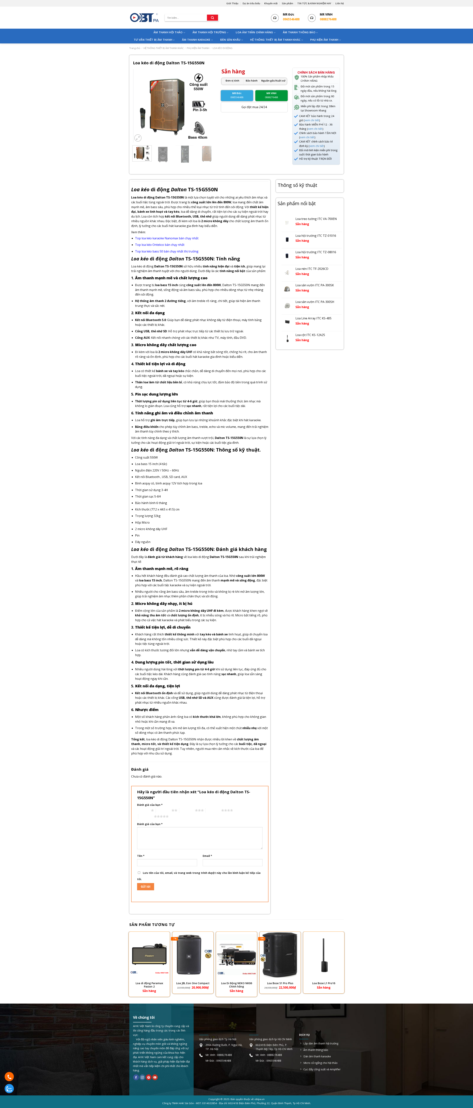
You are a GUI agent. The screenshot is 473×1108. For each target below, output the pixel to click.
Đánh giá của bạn (150, 805)
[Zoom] (138, 138)
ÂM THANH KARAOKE (196, 39)
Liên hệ (339, 3)
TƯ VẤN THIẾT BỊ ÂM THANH (153, 39)
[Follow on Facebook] (136, 1077)
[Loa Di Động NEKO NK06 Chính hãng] (236, 955)
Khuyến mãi (271, 3)
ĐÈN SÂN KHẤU (230, 39)
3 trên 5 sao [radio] (187, 810)
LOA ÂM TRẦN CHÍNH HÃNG (254, 32)
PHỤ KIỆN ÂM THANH (324, 39)
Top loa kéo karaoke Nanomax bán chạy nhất (166, 238)
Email (207, 856)
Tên (140, 856)
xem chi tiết (312, 120)
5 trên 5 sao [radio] (146, 816)
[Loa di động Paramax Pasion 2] (149, 955)
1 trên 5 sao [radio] (143, 810)
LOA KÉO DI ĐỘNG (222, 48)
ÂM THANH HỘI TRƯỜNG (209, 32)
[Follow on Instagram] (142, 1077)
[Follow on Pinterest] (149, 1077)
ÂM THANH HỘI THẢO (168, 32)
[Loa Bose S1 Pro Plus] (280, 955)
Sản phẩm (287, 3)
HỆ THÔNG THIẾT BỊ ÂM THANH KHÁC (275, 39)
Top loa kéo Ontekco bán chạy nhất (159, 245)
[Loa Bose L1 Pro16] (323, 955)
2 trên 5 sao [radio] (163, 810)
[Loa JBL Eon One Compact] (192, 955)
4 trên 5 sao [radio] (213, 810)
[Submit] (212, 18)
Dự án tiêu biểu (251, 3)
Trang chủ (134, 48)
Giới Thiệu (232, 3)
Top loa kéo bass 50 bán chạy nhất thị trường (166, 251)
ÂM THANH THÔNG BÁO (299, 32)
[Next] (209, 105)
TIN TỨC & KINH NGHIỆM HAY (314, 3)
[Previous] (139, 105)
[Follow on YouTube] (155, 1077)
